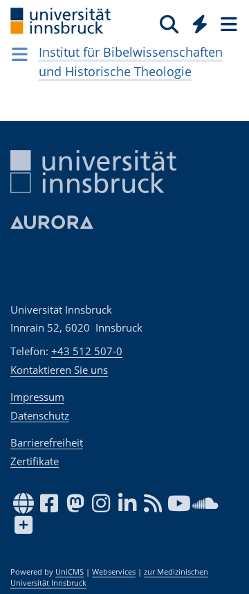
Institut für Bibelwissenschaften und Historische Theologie (131, 62)
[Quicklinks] (200, 23)
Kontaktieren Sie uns (59, 370)
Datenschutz (39, 415)
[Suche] (169, 23)
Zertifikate (34, 461)
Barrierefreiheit (46, 442)
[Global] (196, 21)
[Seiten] (227, 23)
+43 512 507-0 (86, 351)
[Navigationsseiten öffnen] (20, 54)
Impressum (37, 397)
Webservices (114, 572)
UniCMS (69, 572)
